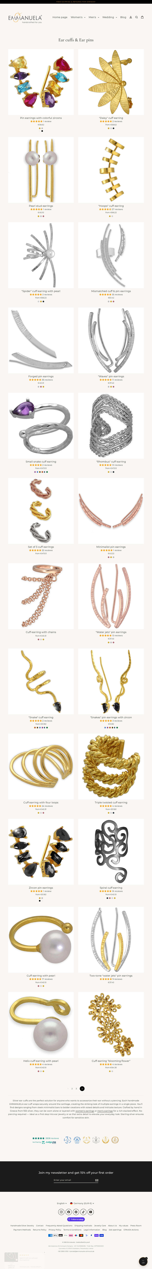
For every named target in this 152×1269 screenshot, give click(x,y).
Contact (40, 1226)
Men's (93, 17)
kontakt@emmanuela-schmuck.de (82, 1251)
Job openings (115, 1230)
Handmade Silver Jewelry (22, 1226)
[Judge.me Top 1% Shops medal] (105, 1140)
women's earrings (85, 1111)
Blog (123, 17)
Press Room (136, 1226)
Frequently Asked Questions (59, 1226)
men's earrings (105, 1111)
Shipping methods (83, 1226)
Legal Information (92, 1230)
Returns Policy (39, 1230)
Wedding (108, 17)
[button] (36, 121)
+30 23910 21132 (63, 1251)
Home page (60, 17)
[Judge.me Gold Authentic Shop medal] (86, 1140)
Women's (77, 17)
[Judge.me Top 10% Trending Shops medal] (115, 1140)
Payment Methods (22, 1230)
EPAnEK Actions (131, 1230)
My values (123, 1226)
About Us (112, 1226)
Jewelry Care (100, 1226)
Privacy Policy (55, 1230)
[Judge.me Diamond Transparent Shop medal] (67, 1140)
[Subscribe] (96, 1180)
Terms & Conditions (72, 1230)
